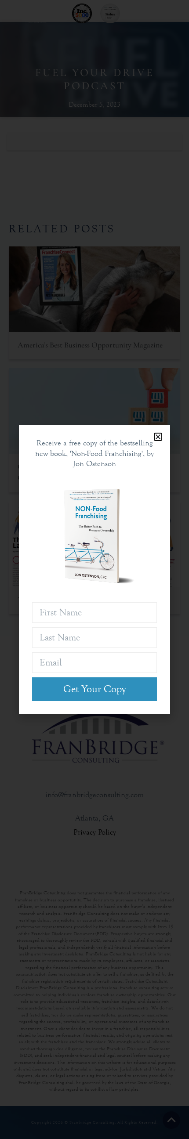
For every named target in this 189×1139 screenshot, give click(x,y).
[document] (94, 569)
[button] (158, 437)
